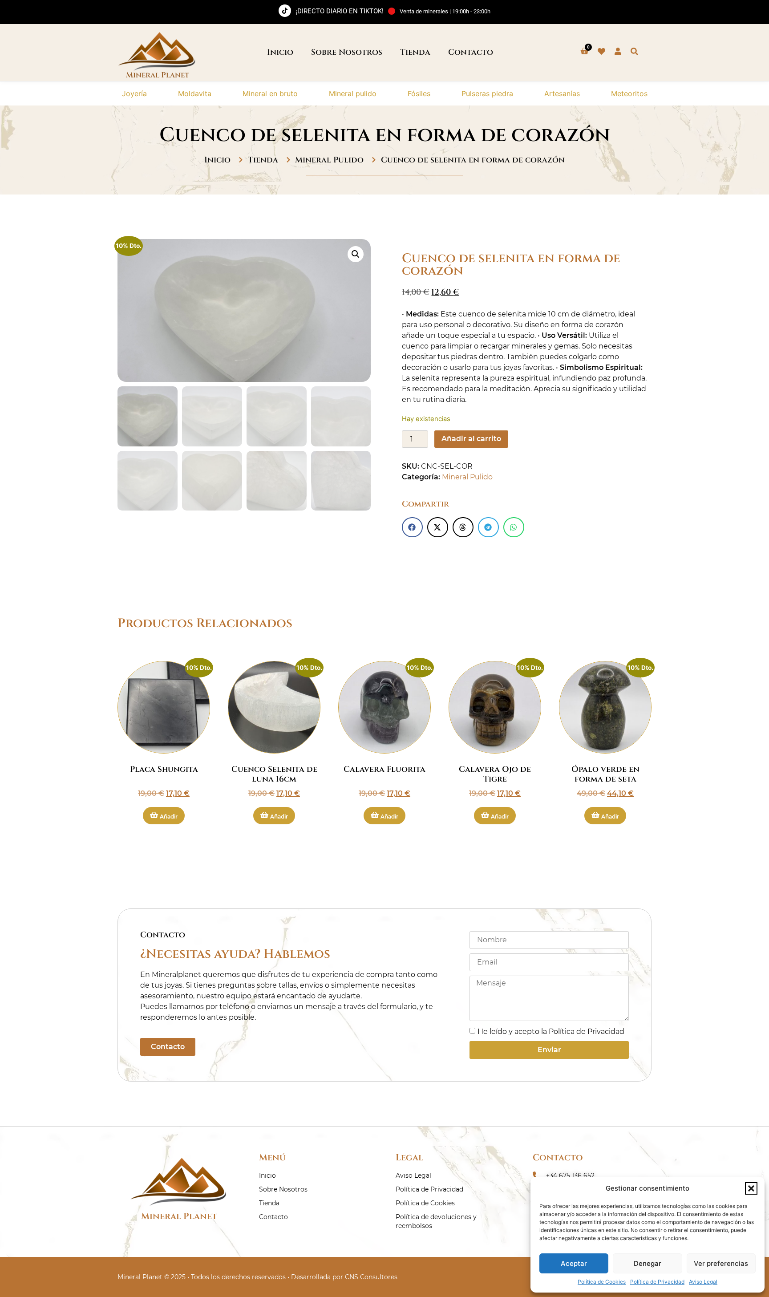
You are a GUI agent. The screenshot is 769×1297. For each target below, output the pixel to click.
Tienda (415, 52)
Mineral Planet (179, 1216)
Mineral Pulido (329, 160)
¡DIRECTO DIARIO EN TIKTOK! (339, 11)
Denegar (647, 1263)
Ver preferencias (721, 1263)
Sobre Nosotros (346, 52)
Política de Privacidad (657, 1281)
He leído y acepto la (551, 1031)
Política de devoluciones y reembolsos (436, 1221)
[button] (751, 1188)
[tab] (134, 93)
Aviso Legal (703, 1281)
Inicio (280, 52)
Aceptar (574, 1263)
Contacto (470, 52)
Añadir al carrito (471, 438)
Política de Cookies (602, 1281)
